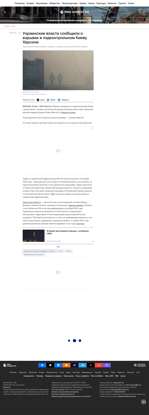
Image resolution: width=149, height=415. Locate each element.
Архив (123, 376)
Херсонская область (32, 202)
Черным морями (75, 205)
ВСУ (53, 194)
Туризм (106, 372)
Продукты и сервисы (53, 376)
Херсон (68, 251)
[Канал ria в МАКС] (42, 365)
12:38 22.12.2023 (9, 26)
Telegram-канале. (68, 112)
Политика (13, 372)
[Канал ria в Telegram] (82, 365)
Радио (113, 372)
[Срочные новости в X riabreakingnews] (99, 365)
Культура (76, 372)
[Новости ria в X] (91, 365)
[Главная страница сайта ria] (74, 12)
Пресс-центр (69, 376)
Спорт (62, 372)
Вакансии (6, 387)
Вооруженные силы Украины (34, 254)
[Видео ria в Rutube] (74, 365)
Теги (138, 372)
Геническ (80, 223)
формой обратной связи (120, 389)
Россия (60, 251)
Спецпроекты (29, 376)
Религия (98, 372)
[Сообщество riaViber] (107, 365)
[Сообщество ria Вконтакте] (58, 365)
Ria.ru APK (109, 376)
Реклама (39, 376)
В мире (41, 372)
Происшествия (51, 372)
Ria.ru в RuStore (97, 376)
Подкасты (121, 372)
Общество (22, 372)
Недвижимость (87, 372)
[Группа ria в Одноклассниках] (66, 365)
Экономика (33, 372)
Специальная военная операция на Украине (39, 251)
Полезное (130, 372)
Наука (68, 372)
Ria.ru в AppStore (82, 376)
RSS (116, 376)
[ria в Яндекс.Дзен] (50, 365)
